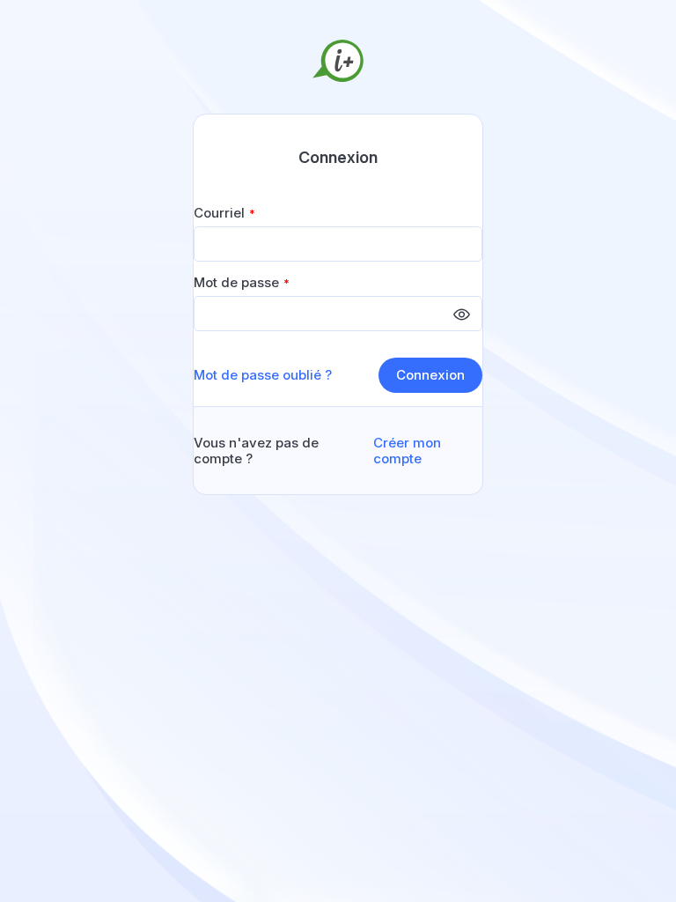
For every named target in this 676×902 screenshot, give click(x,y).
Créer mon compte (407, 451)
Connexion (430, 374)
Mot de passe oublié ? (263, 375)
